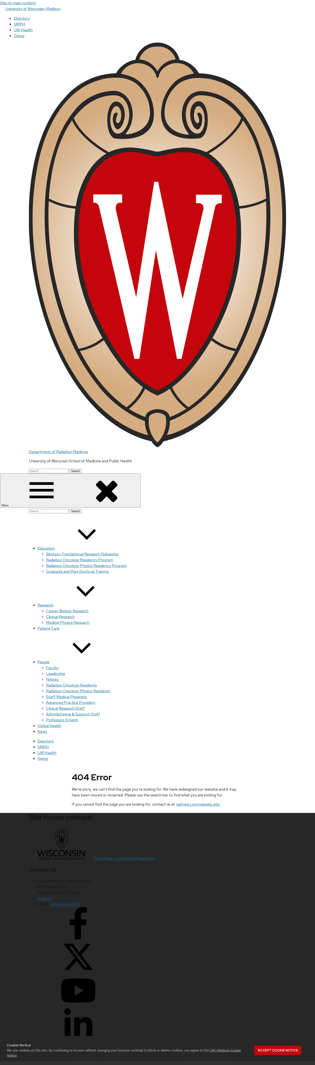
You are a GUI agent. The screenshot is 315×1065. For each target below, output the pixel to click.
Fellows (52, 679)
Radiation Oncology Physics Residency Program (86, 565)
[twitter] (78, 971)
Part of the (124, 858)
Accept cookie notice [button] (278, 1050)
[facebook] (78, 937)
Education (46, 548)
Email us (44, 898)
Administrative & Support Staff (73, 714)
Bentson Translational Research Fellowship (82, 554)
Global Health (49, 725)
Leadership (55, 673)
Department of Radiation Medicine (58, 451)
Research (45, 605)
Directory (22, 18)
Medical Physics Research (67, 622)
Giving (19, 35)
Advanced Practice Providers (70, 702)
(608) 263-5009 (65, 904)
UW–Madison (32, 8)
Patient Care (48, 628)
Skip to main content (18, 2)
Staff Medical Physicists (66, 696)
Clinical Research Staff (65, 708)
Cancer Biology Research (67, 610)
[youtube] (78, 1005)
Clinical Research (60, 616)
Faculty (52, 667)
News (42, 731)
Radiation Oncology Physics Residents (78, 690)
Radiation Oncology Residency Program (79, 559)
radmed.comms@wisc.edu (198, 804)
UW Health (23, 29)
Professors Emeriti (62, 719)
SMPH (19, 24)
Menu (5, 505)
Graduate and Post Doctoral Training (77, 571)
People (44, 662)
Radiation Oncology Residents (71, 685)
